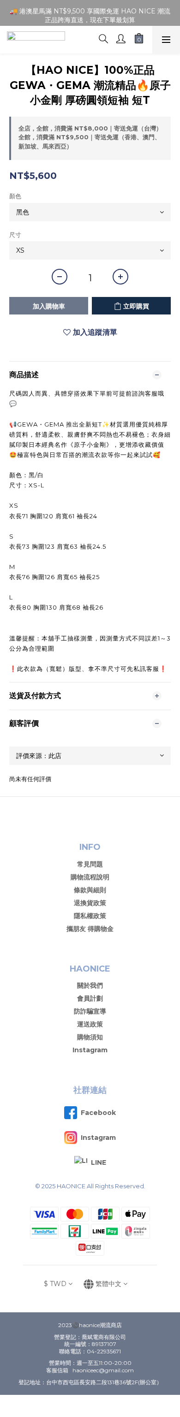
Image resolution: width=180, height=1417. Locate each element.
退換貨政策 (90, 903)
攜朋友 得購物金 (90, 929)
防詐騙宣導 (90, 1011)
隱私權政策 (90, 916)
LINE (98, 1162)
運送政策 (90, 1024)
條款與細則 (90, 890)
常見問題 (90, 864)
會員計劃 (90, 998)
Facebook (98, 1113)
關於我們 (90, 985)
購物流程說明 (90, 877)
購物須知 (90, 1037)
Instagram (90, 1050)
